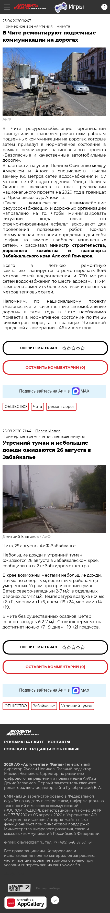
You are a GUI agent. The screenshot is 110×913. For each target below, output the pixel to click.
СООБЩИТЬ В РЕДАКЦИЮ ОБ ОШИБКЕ (42, 749)
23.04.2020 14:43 (17, 21)
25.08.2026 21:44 (17, 431)
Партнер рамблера (48, 888)
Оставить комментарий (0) (55, 367)
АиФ (7, 119)
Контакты (59, 742)
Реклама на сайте (24, 742)
